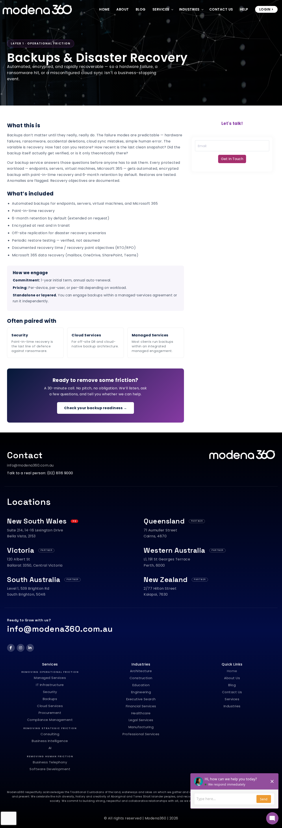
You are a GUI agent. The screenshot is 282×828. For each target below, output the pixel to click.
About (122, 9)
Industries (189, 9)
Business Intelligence (50, 741)
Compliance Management (50, 719)
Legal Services (141, 720)
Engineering (141, 692)
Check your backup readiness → (95, 407)
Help (244, 9)
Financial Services (141, 706)
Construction (141, 678)
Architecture (141, 671)
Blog (141, 9)
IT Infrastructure (50, 684)
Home (104, 9)
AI (50, 748)
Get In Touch (232, 158)
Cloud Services (86, 335)
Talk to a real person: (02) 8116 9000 (40, 473)
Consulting (50, 734)
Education (141, 685)
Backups (50, 699)
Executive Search (141, 699)
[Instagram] (20, 648)
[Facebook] (11, 648)
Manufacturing (141, 727)
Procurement (50, 712)
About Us (232, 678)
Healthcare (141, 713)
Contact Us (221, 9)
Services (160, 9)
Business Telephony (50, 762)
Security (19, 335)
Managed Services (150, 335)
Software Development (50, 769)
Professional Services (141, 734)
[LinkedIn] (30, 648)
